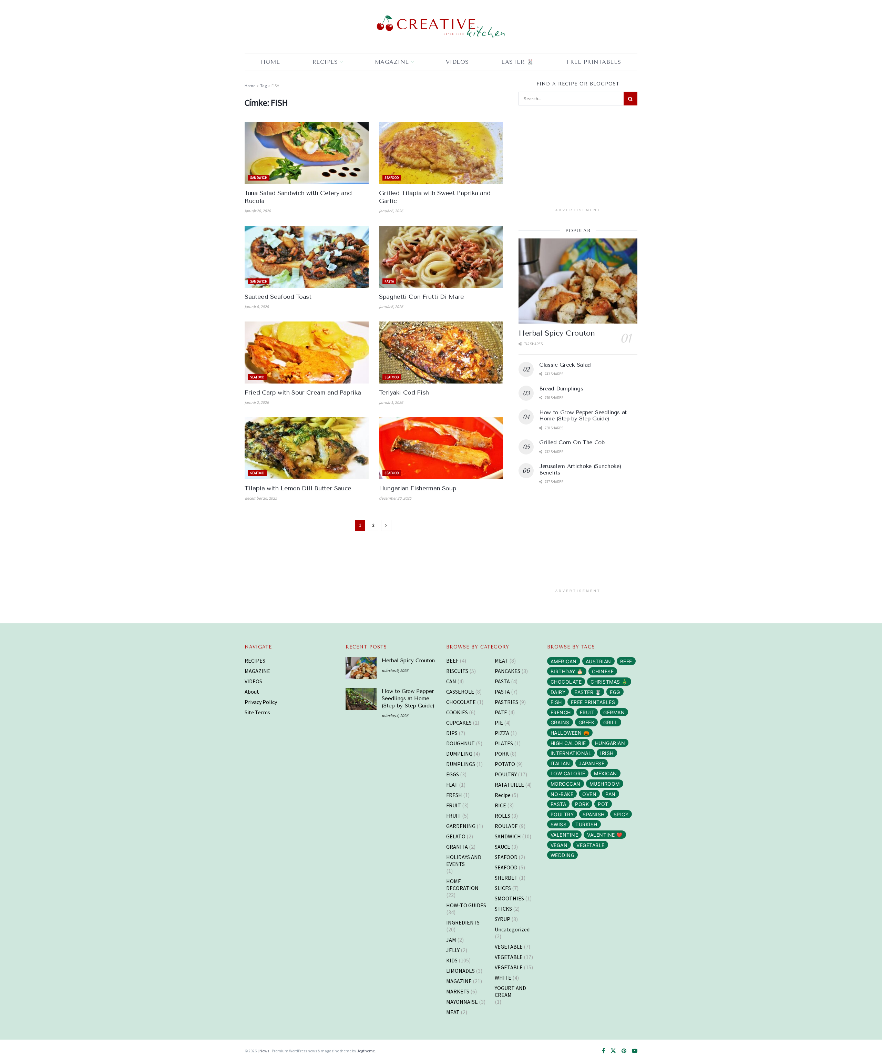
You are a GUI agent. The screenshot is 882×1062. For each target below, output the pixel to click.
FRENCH (561, 712)
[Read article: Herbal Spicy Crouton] (578, 281)
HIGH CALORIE (568, 743)
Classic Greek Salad (565, 364)
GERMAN (614, 712)
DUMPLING (459, 753)
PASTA (389, 281)
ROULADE (506, 826)
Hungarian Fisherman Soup (417, 488)
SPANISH (594, 814)
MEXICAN (605, 773)
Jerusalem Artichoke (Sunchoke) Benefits (580, 469)
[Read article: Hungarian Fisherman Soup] (441, 448)
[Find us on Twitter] (613, 1050)
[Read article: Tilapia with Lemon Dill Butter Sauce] (307, 448)
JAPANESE (591, 763)
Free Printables (593, 62)
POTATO (505, 763)
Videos (457, 62)
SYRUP (502, 919)
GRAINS (560, 722)
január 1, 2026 (391, 402)
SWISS (559, 824)
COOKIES (457, 712)
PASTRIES (506, 701)
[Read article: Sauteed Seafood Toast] (307, 257)
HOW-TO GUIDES (466, 905)
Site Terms (257, 712)
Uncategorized (512, 929)
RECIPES (325, 62)
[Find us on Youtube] (634, 1050)
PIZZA (502, 732)
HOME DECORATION (462, 884)
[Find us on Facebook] (603, 1050)
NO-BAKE (562, 794)
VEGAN (559, 845)
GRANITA (457, 846)
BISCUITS (457, 670)
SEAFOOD (391, 177)
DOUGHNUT (460, 743)
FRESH (454, 795)
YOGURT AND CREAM (510, 991)
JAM (451, 939)
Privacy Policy (261, 701)
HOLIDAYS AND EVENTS (463, 860)
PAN (610, 794)
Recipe (503, 795)
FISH (275, 85)
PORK (502, 753)
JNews (263, 1050)
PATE (501, 712)
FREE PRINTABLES (593, 702)
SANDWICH (258, 177)
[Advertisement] (578, 159)
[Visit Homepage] (441, 27)
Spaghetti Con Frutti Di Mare (421, 296)
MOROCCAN (566, 784)
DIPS (452, 732)
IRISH (607, 753)
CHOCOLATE (461, 701)
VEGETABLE (509, 946)
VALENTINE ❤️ (605, 835)
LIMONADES (460, 970)
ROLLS (502, 815)
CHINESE (603, 671)
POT (603, 804)
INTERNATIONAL (571, 753)
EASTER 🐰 (517, 62)
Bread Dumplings (561, 388)
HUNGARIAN (610, 743)
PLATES (504, 743)
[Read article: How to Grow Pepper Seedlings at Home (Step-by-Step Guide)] (361, 699)
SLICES (503, 888)
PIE (499, 722)
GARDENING (460, 826)
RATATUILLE (509, 784)
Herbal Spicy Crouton (557, 333)
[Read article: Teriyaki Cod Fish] (441, 352)
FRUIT (453, 805)
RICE (500, 805)
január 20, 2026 (258, 210)
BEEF (452, 660)
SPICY (621, 814)
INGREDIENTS (463, 922)
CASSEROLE (460, 691)
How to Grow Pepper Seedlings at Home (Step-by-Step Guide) (583, 415)
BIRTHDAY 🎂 (567, 671)
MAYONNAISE (462, 1001)
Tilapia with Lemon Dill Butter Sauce (298, 488)
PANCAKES (507, 670)
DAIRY (558, 692)
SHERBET (506, 877)
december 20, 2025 (395, 498)
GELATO (455, 836)
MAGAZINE (392, 62)
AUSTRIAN (598, 661)
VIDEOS (253, 681)
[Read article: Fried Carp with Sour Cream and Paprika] (307, 352)
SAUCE (502, 846)
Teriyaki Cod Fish (404, 392)
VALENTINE (564, 835)
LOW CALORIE (568, 773)
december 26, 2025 (261, 498)
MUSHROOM (604, 784)
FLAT (452, 784)
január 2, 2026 (257, 402)
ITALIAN (560, 763)
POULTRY (506, 774)
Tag (263, 85)
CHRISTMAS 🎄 (609, 682)
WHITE (503, 977)
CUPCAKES (459, 722)
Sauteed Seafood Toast (278, 296)
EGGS (452, 774)
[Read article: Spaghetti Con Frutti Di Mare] (441, 257)
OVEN (589, 794)
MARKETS (457, 991)
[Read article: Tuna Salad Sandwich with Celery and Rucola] (307, 153)
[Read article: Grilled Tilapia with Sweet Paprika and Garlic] (441, 153)
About (252, 691)
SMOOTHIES (509, 898)
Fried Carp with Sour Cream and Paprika (303, 392)
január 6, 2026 (391, 210)
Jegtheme (366, 1050)
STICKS (503, 908)
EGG (615, 692)
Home (270, 62)
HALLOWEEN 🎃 (570, 733)
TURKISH (586, 824)
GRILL (610, 722)
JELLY (453, 950)
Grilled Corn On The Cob (572, 442)
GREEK (586, 722)
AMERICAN (564, 661)
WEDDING (563, 855)
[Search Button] (630, 98)
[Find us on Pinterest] (624, 1050)
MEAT (453, 1012)
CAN (451, 681)
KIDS (452, 960)
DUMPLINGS (460, 763)
